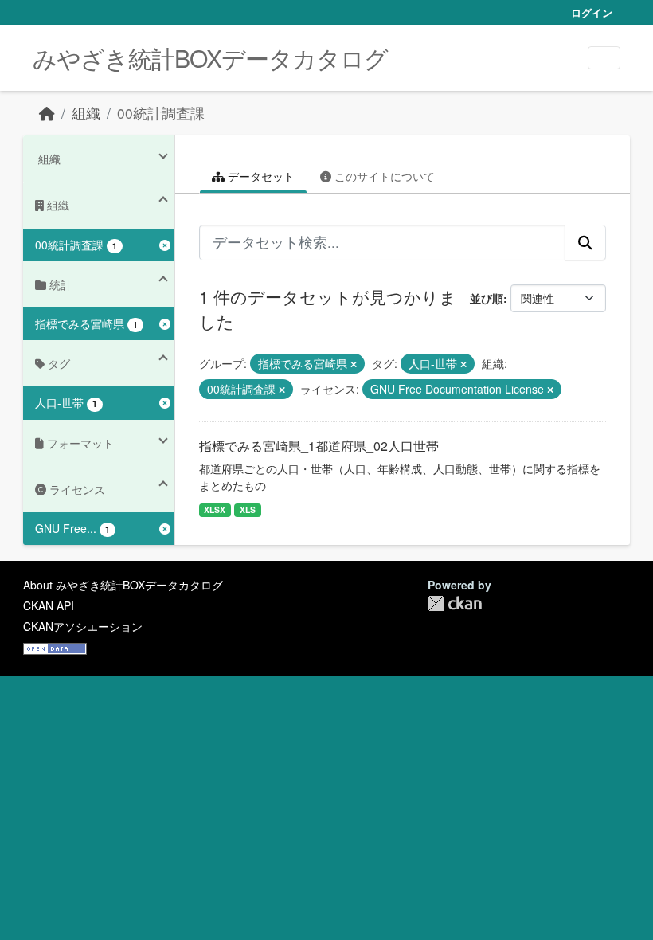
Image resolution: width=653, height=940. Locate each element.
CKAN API (48, 605)
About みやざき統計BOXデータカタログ (123, 585)
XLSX (214, 509)
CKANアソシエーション (83, 626)
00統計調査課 (161, 113)
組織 (86, 113)
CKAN (455, 603)
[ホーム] (47, 113)
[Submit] (585, 242)
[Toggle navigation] (604, 57)
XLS (248, 509)
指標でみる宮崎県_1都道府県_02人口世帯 (319, 446)
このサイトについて (383, 176)
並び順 (486, 298)
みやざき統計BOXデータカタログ (210, 58)
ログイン (591, 12)
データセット (260, 176)
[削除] (353, 364)
